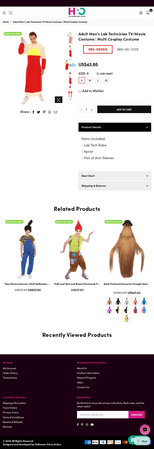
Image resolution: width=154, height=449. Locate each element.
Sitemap (7, 426)
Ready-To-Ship (12, 33)
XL (106, 80)
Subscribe (136, 414)
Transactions (10, 377)
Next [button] (61, 68)
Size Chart (106, 73)
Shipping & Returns (94, 185)
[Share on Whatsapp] (49, 112)
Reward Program (86, 377)
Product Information (88, 373)
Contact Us (83, 387)
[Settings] (141, 12)
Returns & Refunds (13, 422)
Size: (96, 73)
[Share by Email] (55, 112)
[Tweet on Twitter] (38, 112)
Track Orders (10, 407)
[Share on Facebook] (33, 112)
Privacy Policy (11, 412)
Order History (10, 373)
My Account (9, 368)
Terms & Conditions (13, 417)
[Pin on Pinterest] (44, 112)
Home (6, 21)
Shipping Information (14, 403)
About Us (82, 368)
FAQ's (80, 382)
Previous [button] (5, 66)
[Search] (10, 12)
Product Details (91, 127)
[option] (34, 68)
